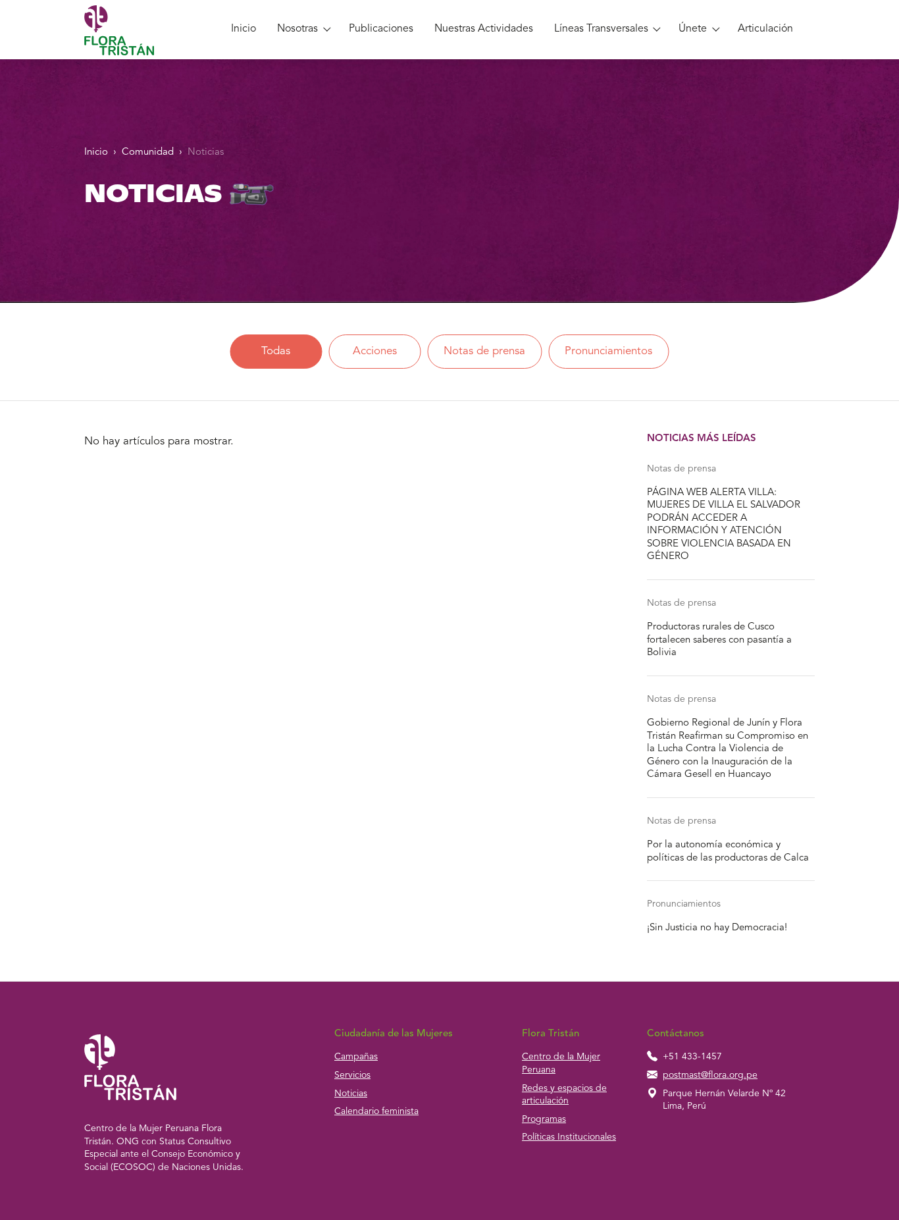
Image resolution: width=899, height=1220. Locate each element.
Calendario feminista (376, 1111)
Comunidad (148, 152)
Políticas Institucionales (569, 1137)
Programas (544, 1119)
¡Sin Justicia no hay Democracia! (717, 928)
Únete (693, 29)
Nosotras (297, 29)
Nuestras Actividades (483, 29)
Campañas (356, 1056)
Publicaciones (381, 29)
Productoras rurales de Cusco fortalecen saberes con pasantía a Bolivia (719, 640)
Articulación (765, 29)
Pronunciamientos (608, 351)
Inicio (243, 29)
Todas (275, 351)
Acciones (375, 351)
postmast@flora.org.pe (710, 1075)
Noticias (206, 152)
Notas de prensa (484, 351)
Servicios (352, 1075)
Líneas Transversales (601, 29)
